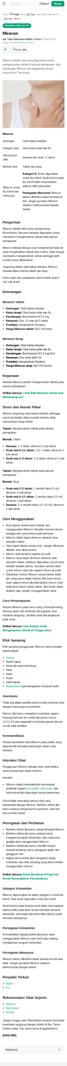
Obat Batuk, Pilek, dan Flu (47, 14)
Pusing (10, 657)
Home (5, 14)
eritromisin (46, 788)
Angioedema (13, 686)
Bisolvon (11, 1004)
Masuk (58, 3)
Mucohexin (12, 1008)
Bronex (10, 1012)
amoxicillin (33, 788)
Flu (8, 987)
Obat (23, 14)
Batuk (9, 983)
